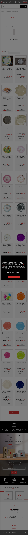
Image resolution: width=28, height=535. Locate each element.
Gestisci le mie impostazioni (14, 272)
